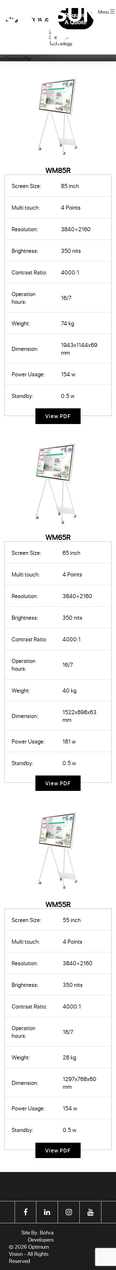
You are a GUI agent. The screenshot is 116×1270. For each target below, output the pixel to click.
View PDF (58, 416)
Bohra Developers (41, 1236)
